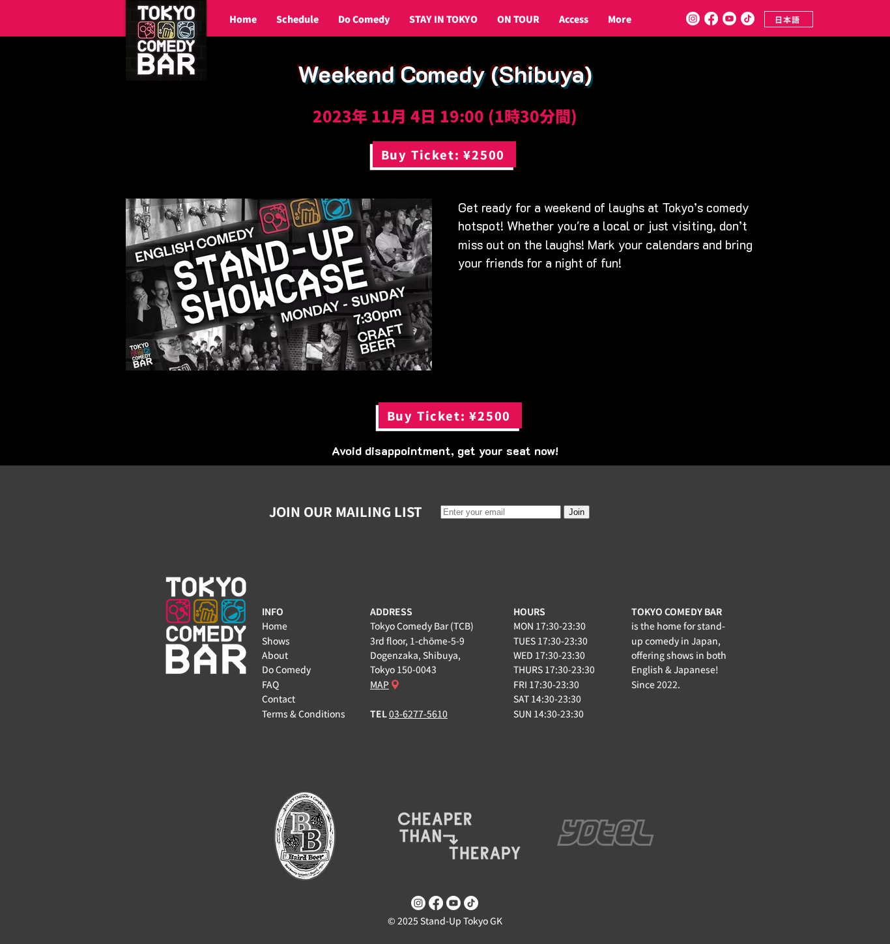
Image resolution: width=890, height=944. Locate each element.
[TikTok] (747, 18)
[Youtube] (729, 18)
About (275, 654)
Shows (276, 640)
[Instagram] (693, 18)
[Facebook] (711, 18)
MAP (379, 684)
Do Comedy (286, 669)
